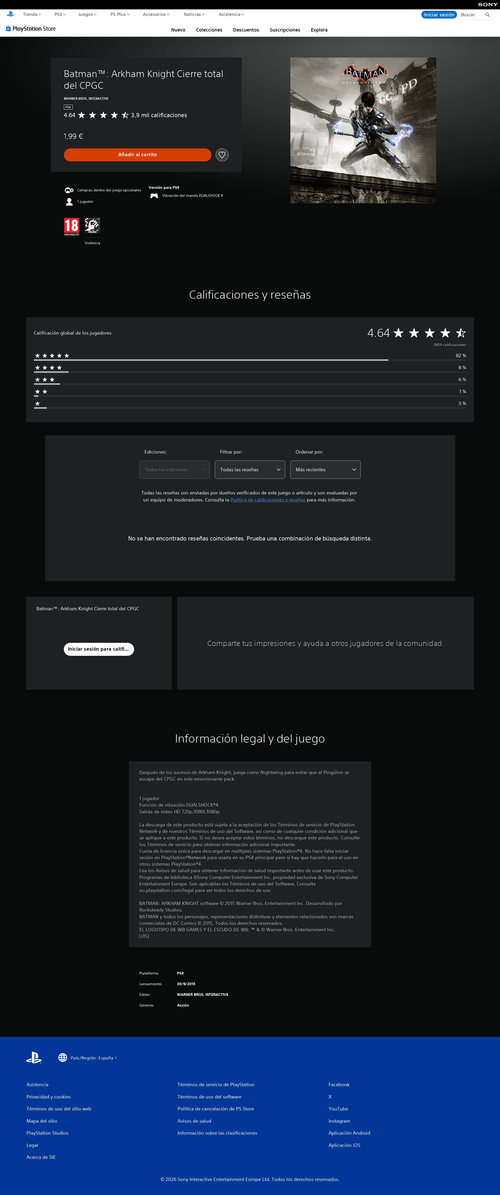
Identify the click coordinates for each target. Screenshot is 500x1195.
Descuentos (246, 30)
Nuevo (178, 30)
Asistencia (229, 14)
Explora (319, 30)
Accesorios (154, 14)
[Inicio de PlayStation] (10, 14)
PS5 (58, 14)
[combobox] (174, 470)
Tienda (30, 14)
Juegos (86, 14)
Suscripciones (285, 30)
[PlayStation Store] (32, 28)
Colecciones (209, 30)
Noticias (192, 14)
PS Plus (118, 14)
